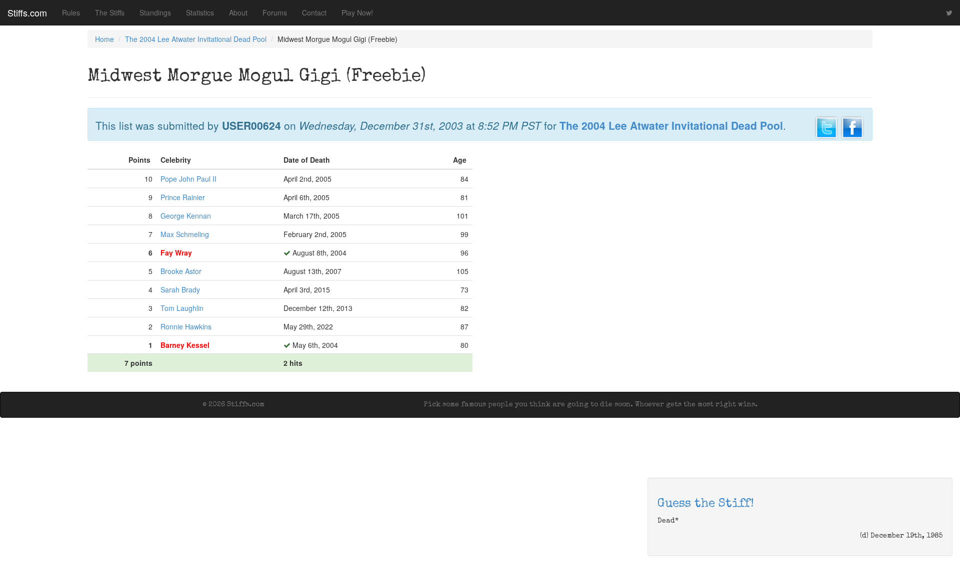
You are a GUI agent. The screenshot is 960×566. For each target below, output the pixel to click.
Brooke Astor (181, 271)
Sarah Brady (180, 289)
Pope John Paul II (188, 179)
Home (104, 39)
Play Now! (357, 12)
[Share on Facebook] (852, 126)
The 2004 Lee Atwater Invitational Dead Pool (195, 39)
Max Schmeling (184, 234)
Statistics (200, 12)
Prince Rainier (182, 197)
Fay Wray (176, 253)
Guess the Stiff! (706, 504)
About (238, 12)
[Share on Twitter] (826, 126)
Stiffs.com (27, 12)
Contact (314, 12)
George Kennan (185, 216)
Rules (71, 12)
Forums (274, 12)
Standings (155, 12)
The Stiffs (109, 12)
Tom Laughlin (182, 308)
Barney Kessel (185, 345)
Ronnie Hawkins (186, 326)
